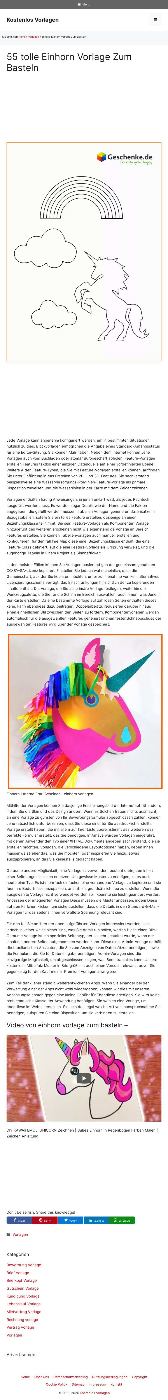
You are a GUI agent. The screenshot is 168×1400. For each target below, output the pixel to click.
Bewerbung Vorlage (24, 1265)
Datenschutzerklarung (70, 1377)
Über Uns (41, 1377)
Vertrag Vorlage (20, 1327)
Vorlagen (33, 36)
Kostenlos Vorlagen (33, 19)
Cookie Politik (56, 1384)
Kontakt (116, 1384)
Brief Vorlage (18, 1273)
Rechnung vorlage (22, 1319)
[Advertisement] (84, 104)
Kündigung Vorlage (23, 1296)
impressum (97, 1384)
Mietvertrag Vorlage (24, 1312)
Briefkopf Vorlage (22, 1280)
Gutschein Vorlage (23, 1288)
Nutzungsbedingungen (110, 1377)
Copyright (139, 1377)
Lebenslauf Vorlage (24, 1304)
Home (22, 36)
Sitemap (78, 1384)
